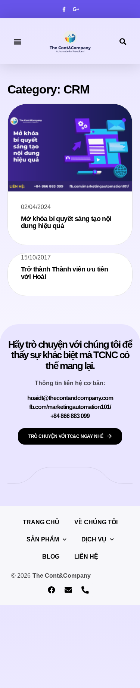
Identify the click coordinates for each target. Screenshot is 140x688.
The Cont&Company (61, 575)
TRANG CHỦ (41, 522)
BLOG (50, 556)
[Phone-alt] (85, 590)
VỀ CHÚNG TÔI (96, 522)
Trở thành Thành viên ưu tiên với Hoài (64, 272)
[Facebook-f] (64, 9)
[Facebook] (51, 590)
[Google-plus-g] (76, 9)
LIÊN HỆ (86, 556)
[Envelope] (68, 590)
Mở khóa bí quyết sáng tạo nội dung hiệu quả (66, 222)
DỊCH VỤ (93, 539)
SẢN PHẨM (43, 539)
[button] (17, 41)
